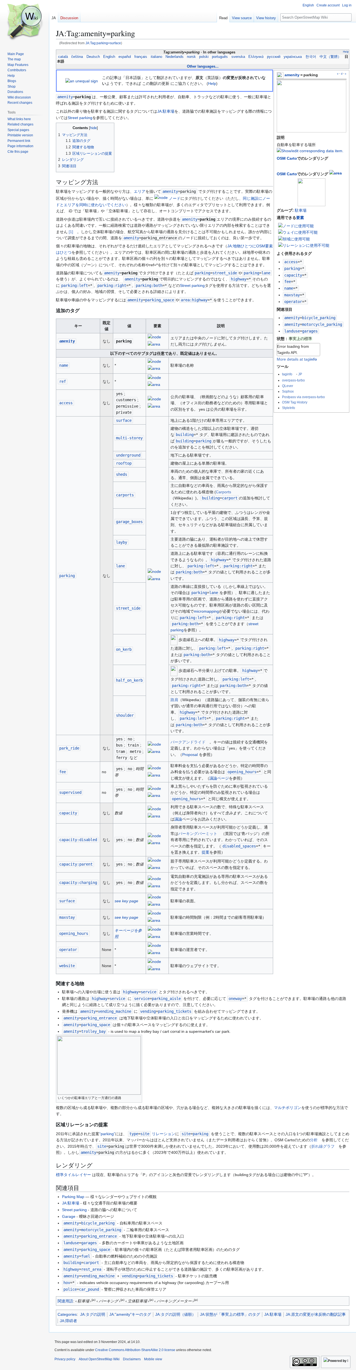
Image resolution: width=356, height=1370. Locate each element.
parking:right (111, 285)
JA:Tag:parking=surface (103, 43)
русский (273, 57)
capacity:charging (78, 882)
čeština (77, 57)
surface (67, 901)
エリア (139, 191)
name (288, 288)
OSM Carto (287, 158)
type (133, 1134)
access (291, 262)
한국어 (310, 57)
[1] (71, 232)
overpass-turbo (293, 380)
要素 (300, 217)
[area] (335, 174)
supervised (70, 792)
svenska (238, 57)
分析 (314, 1140)
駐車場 (300, 210)
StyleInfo (288, 408)
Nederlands (174, 57)
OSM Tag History (294, 402)
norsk (191, 57)
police (70, 1289)
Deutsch (93, 57)
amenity (292, 75)
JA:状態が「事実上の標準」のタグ (230, 1314)
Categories (67, 1314)
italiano (156, 57)
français (140, 57)
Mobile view (153, 1359)
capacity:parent (76, 864)
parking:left (74, 285)
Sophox (288, 391)
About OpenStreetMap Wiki (99, 1359)
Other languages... (203, 66)
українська (293, 57)
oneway (235, 998)
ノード (175, 198)
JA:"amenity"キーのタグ (130, 1314)
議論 (178, 819)
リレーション (163, 1134)
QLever (287, 386)
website (67, 966)
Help (346, 51)
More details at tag (297, 359)
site (186, 1134)
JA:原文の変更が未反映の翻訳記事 (316, 1314)
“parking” (107, 1134)
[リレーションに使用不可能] (303, 245)
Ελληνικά (256, 57)
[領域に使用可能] (294, 238)
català (63, 57)
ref (62, 381)
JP (300, 374)
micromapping (206, 611)
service (142, 998)
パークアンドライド (188, 742)
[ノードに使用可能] (296, 225)
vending (148, 1011)
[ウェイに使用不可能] (298, 232)
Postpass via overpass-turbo (303, 397)
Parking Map (73, 1196)
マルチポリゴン (287, 1107)
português (220, 57)
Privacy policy (65, 1359)
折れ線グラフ (323, 1146)
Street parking (80, 117)
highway (238, 279)
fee (287, 281)
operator (293, 301)
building (185, 434)
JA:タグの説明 (92, 1314)
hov (66, 1282)
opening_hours (242, 772)
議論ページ (219, 778)
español (124, 57)
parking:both (149, 285)
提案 (205, 852)
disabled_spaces (239, 846)
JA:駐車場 (165, 111)
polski (204, 57)
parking (292, 268)
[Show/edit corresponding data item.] (310, 151)
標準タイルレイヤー (73, 1174)
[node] (161, 198)
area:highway (194, 300)
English (109, 57)
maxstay (292, 295)
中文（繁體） (330, 57)
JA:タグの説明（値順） (175, 1314)
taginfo (287, 374)
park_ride (69, 748)
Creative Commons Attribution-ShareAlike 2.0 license (135, 1350)
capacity (293, 275)
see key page (126, 901)
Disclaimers (132, 1359)
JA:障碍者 (68, 1321)
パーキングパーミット (197, 833)
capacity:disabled (78, 839)
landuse (292, 331)
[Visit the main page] (24, 22)
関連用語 (65, 1301)
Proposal (190, 754)
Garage (68, 1216)
